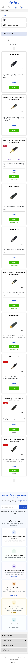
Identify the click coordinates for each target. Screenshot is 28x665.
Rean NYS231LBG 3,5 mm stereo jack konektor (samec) (14, 98)
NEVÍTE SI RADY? (6, 650)
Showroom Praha (7, 645)
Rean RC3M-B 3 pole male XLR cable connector (14, 399)
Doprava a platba (7, 640)
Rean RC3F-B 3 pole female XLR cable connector (14, 440)
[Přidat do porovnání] (22, 69)
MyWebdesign (14, 659)
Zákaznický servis (7, 636)
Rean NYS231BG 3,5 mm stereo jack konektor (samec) (14, 273)
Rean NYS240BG (14, 315)
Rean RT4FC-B (14, 229)
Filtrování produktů (8, 33)
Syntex (2, 10)
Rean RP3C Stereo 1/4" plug (14, 357)
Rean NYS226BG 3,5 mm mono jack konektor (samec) (14, 141)
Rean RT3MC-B (14, 186)
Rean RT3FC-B (14, 54)
